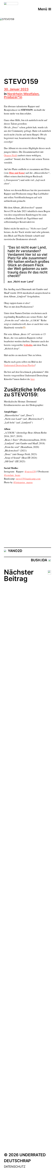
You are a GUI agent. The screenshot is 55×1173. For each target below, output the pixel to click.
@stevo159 (30, 471)
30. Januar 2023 (16, 89)
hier (32, 379)
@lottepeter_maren (23, 482)
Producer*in (13, 97)
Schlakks (28, 345)
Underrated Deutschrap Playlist (19, 365)
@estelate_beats (12, 475)
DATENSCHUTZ (14, 1166)
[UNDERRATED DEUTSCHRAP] (11, 9)
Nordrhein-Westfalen (23, 94)
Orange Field (10, 155)
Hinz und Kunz (16, 173)
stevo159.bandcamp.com (28, 478)
